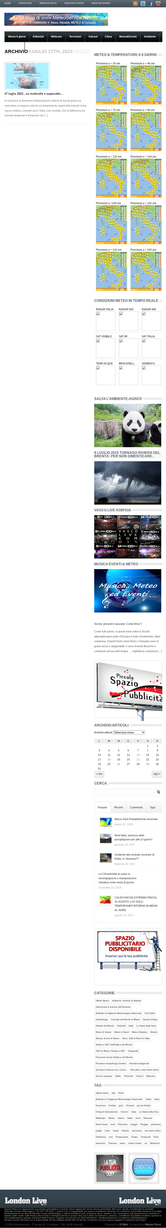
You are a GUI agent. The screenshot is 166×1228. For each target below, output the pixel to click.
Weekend (155, 1143)
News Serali (101, 1124)
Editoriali (38, 36)
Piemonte (123, 1124)
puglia (99, 1130)
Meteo (112, 1118)
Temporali (145, 1137)
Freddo (112, 1105)
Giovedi (130, 1105)
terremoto (100, 1143)
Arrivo (121, 1093)
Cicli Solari (150, 1013)
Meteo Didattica (139, 1032)
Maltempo (100, 1118)
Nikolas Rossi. (153, 1224)
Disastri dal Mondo (105, 1026)
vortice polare (135, 1143)
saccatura (137, 1130)
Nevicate (148, 1118)
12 (118, 755)
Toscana (112, 1143)
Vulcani (92, 36)
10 (99, 755)
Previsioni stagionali (139, 1063)
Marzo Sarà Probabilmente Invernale (136, 819)
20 (128, 759)
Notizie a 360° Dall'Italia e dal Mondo (114, 1044)
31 (99, 768)
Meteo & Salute (103, 1032)
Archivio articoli (103, 732)
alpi (113, 1093)
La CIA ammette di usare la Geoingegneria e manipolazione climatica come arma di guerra (118, 878)
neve (138, 1118)
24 (99, 764)
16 (157, 755)
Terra (155, 1137)
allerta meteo (102, 1093)
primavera (156, 1124)
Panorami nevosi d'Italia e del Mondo (114, 1057)
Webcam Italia (48, 3)
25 (108, 764)
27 (128, 764)
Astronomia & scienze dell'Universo (113, 1007)
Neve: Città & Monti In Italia (136, 1038)
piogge (134, 1124)
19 (118, 759)
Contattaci (25, 3)
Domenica (101, 1105)
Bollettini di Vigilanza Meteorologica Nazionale (119, 1013)
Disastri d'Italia (150, 1019)
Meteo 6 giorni (17, 36)
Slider (118, 1076)
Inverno (124, 1112)
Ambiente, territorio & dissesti (126, 1000)
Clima (108, 36)
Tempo (134, 1137)
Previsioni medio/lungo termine (111, 1063)
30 (157, 764)
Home (7, 3)
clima (156, 1099)
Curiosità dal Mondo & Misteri (125, 1019)
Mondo (153, 1032)
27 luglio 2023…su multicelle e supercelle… (34, 93)
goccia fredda (143, 1105)
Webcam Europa (74, 3)
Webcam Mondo (101, 3)
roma (107, 1130)
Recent (118, 807)
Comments (136, 807)
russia (116, 1130)
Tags (152, 807)
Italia (131, 1026)
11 (109, 755)
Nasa (129, 1118)
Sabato (125, 1130)
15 (147, 755)
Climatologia (102, 1019)
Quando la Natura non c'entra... (112, 1070)
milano (121, 1118)
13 (128, 755)
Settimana (101, 1137)
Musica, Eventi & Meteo (107, 1038)
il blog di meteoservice (107, 1112)
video (122, 1143)
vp (146, 1143)
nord (112, 1124)
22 (147, 759)
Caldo (148, 1099)
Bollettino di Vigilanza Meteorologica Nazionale (119, 1099)
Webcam (56, 36)
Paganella (133, 1051)
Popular (102, 807)
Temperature (122, 1137)
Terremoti (75, 36)
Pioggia (144, 1124)
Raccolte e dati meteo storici (145, 1070)
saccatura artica (153, 1130)
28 (138, 764)
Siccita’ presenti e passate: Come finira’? (118, 623)
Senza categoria (104, 1076)
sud (111, 1137)
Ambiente (150, 36)
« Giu (99, 773)
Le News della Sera (146, 1026)
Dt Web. (124, 1224)
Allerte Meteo (102, 1000)
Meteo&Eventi (128, 36)
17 (99, 759)
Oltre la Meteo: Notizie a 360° (110, 1051)
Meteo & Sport (121, 1032)
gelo (121, 1105)
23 (157, 759)
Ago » (156, 773)
